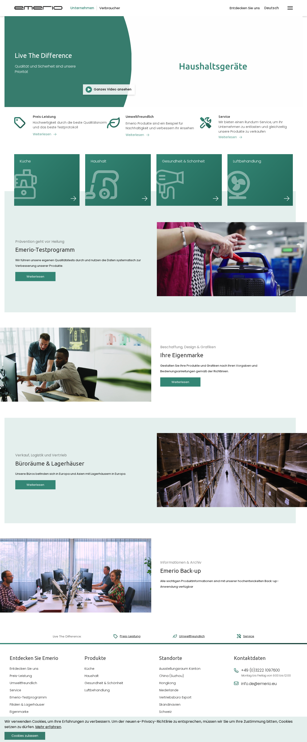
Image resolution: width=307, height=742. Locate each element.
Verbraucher (109, 8)
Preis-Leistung (130, 636)
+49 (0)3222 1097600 (260, 670)
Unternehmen (82, 8)
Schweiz (165, 711)
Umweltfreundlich (192, 636)
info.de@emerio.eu (259, 683)
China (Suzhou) (171, 676)
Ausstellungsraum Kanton (179, 668)
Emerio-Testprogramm (28, 697)
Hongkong (167, 683)
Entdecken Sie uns (245, 8)
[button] (273, 8)
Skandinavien (169, 704)
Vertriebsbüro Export (175, 697)
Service (248, 636)
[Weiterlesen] (60, 130)
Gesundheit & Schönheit (104, 683)
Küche (89, 668)
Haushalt (92, 676)
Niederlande (168, 690)
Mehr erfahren (48, 726)
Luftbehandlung (97, 690)
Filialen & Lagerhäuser (27, 704)
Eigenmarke (19, 711)
